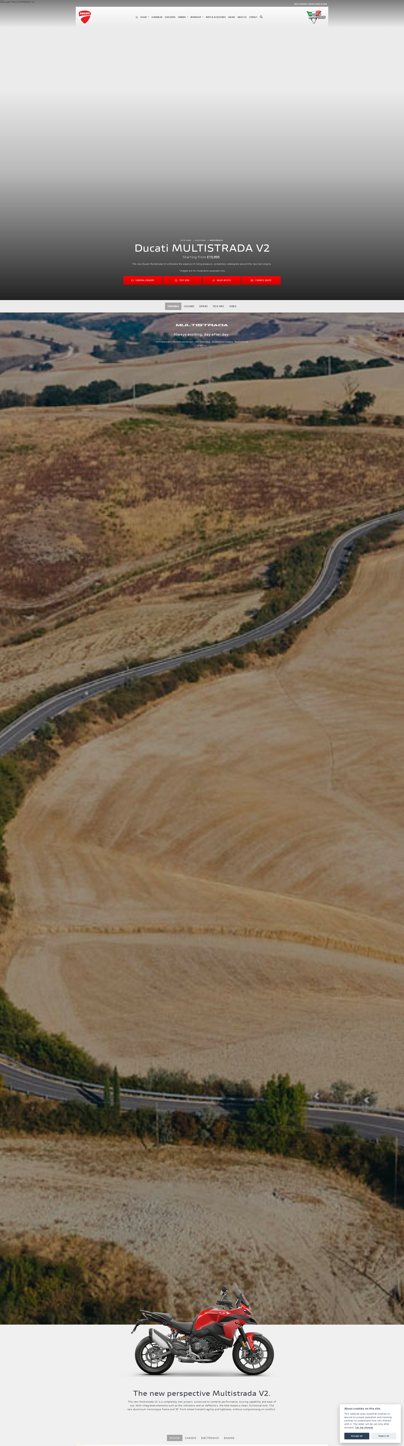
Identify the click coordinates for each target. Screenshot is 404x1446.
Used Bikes (170, 17)
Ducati (144, 17)
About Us (242, 17)
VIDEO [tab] (232, 306)
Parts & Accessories (216, 17)
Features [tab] (173, 306)
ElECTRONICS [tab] (210, 1438)
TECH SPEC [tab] (218, 306)
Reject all (384, 1436)
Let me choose (364, 1427)
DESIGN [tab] (174, 1438)
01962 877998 (321, 4)
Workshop (196, 17)
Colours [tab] (189, 306)
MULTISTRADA (200, 240)
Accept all (356, 1436)
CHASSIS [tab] (190, 1438)
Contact (253, 17)
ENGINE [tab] (229, 1438)
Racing (231, 17)
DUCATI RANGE (186, 240)
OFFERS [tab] (203, 306)
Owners (182, 17)
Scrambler (157, 17)
